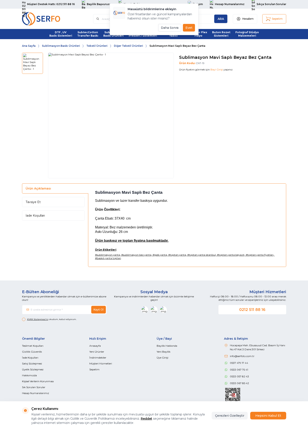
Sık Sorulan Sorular (33, 387)
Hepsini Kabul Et (268, 416)
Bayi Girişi (216, 69)
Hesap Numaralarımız (35, 393)
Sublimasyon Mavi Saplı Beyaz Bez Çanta (177, 45)
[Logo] (47, 19)
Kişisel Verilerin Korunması (38, 381)
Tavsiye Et (33, 202)
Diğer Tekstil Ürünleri (128, 45)
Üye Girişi (162, 357)
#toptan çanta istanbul (201, 254)
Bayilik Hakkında (167, 345)
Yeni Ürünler (96, 351)
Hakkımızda (29, 375)
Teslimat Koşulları (32, 345)
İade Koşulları (35, 215)
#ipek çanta (160, 254)
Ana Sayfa (29, 45)
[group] (111, 115)
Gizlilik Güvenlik (32, 351)
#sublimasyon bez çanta (136, 254)
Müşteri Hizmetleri (100, 363)
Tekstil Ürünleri (97, 45)
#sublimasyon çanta (107, 254)
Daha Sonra (169, 28)
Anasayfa (95, 345)
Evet (188, 28)
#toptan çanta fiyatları (259, 254)
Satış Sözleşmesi (32, 363)
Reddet (146, 418)
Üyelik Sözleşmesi (32, 369)
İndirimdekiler (97, 357)
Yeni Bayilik (163, 351)
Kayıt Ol (99, 309)
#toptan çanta (177, 254)
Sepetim (94, 369)
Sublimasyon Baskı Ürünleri (61, 45)
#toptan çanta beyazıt (230, 254)
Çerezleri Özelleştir (229, 416)
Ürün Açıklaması (38, 188)
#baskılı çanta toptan (108, 258)
